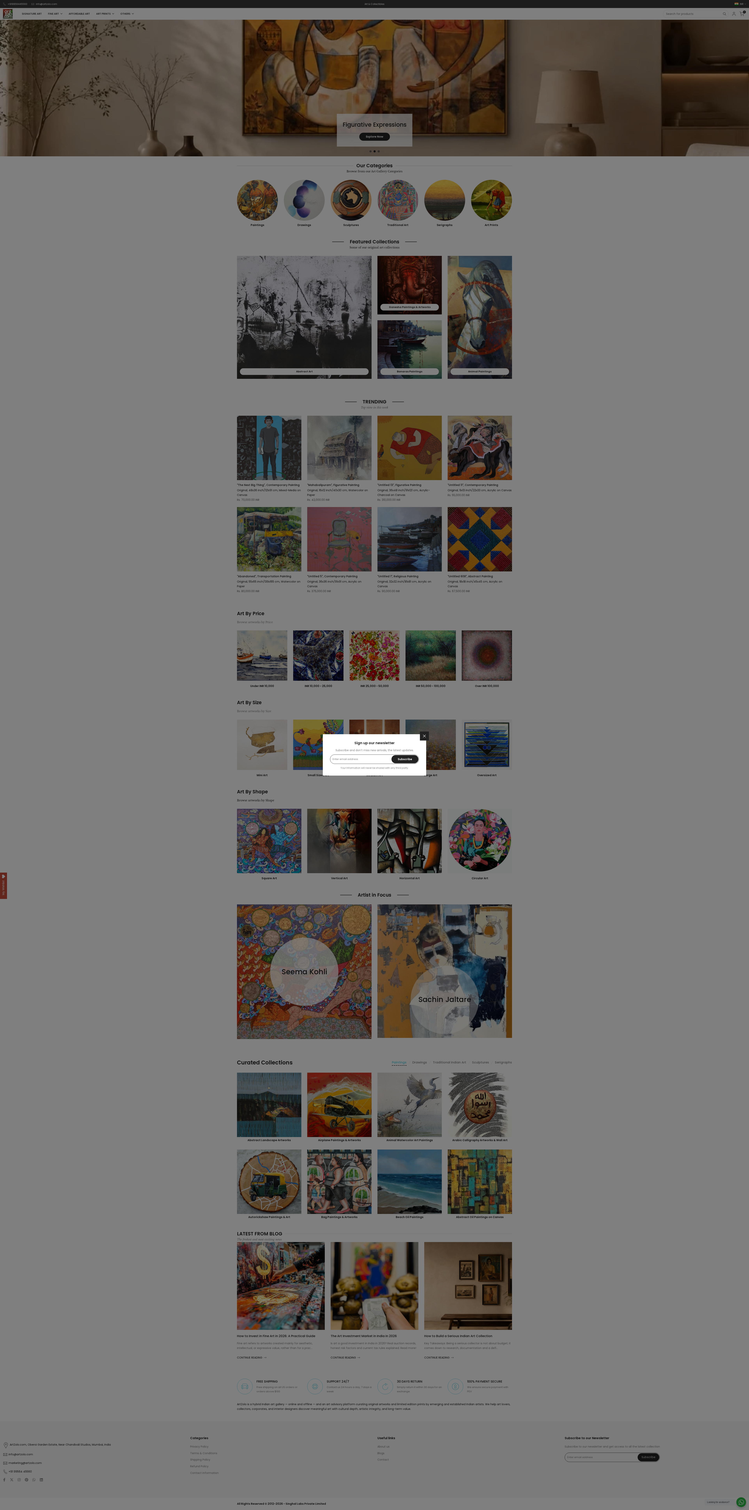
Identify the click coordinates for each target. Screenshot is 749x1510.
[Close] (424, 735)
